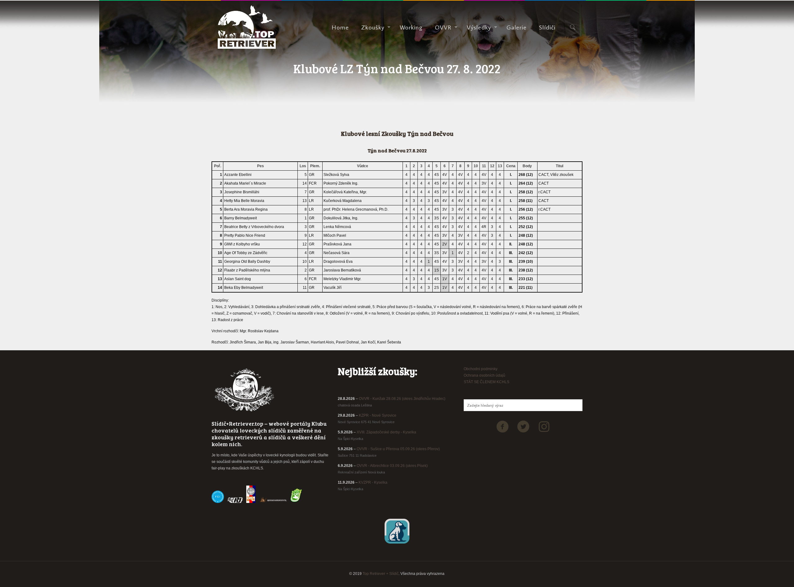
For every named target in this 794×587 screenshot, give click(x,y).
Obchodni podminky (480, 369)
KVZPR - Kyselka (373, 482)
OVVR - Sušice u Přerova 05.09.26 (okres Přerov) (398, 449)
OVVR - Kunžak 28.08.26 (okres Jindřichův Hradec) (402, 399)
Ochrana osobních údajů (484, 375)
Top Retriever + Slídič (381, 573)
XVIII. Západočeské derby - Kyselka (386, 432)
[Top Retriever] (247, 27)
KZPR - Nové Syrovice (377, 415)
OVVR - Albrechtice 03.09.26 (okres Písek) (392, 466)
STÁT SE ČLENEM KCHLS (486, 382)
